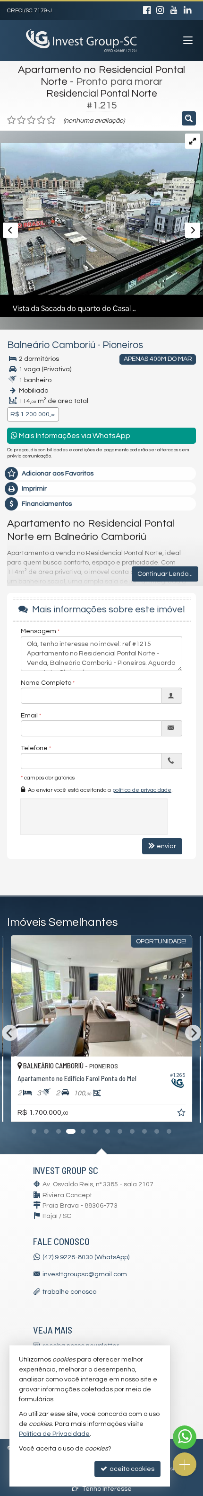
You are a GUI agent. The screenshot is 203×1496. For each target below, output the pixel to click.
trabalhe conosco (69, 1292)
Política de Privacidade (54, 1434)
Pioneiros (122, 345)
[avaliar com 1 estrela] (11, 120)
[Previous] (24, 996)
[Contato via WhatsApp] (184, 1437)
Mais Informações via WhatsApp (73, 435)
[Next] (178, 996)
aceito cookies (131, 1469)
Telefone (34, 748)
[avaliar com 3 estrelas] (31, 120)
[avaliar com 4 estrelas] (41, 120)
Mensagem (38, 631)
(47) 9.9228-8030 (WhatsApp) (85, 1257)
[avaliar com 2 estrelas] (21, 120)
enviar (166, 846)
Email (29, 715)
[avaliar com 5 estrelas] (51, 120)
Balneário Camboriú (51, 345)
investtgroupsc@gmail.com (84, 1274)
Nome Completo (46, 683)
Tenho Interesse (106, 1489)
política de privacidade (141, 790)
